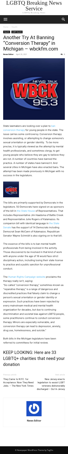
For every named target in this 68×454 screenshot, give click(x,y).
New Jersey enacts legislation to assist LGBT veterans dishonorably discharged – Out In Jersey (51, 384)
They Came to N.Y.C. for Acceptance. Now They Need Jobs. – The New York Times (18, 382)
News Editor (8, 54)
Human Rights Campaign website (26, 276)
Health (14, 27)
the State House (26, 210)
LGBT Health (17, 32)
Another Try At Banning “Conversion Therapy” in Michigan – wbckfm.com (30, 43)
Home (6, 27)
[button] (5, 19)
